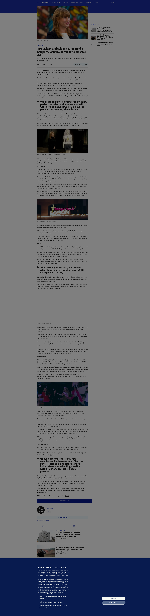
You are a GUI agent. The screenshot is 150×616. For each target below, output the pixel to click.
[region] (75, 587)
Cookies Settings (113, 602)
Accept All (113, 598)
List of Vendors (43, 609)
